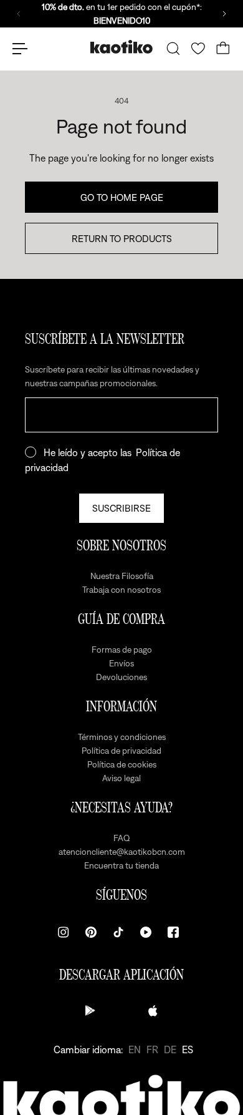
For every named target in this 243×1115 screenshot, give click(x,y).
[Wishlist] (198, 48)
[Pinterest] (91, 932)
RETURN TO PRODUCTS (122, 238)
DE (170, 1049)
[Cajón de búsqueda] (173, 48)
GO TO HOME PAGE (121, 197)
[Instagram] (63, 932)
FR (152, 1049)
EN (134, 1049)
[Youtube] (146, 932)
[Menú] (19, 48)
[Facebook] (173, 932)
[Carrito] (223, 48)
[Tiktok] (118, 932)
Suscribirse (121, 508)
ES (187, 1049)
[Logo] (121, 48)
